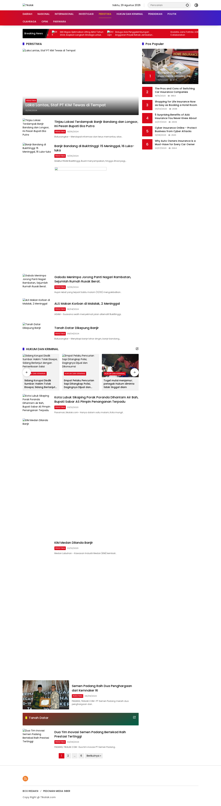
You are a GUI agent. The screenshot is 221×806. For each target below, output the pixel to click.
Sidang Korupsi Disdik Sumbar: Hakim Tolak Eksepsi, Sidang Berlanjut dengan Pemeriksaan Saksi (39, 384)
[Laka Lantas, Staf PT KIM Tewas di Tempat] (81, 82)
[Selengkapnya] (137, 348)
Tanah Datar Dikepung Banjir (76, 328)
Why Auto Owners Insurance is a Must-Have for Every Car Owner (175, 142)
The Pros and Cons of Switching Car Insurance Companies (175, 90)
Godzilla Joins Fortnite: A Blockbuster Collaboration (176, 33)
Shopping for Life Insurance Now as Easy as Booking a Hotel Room (176, 103)
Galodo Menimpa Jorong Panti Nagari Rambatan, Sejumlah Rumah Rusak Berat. (92, 279)
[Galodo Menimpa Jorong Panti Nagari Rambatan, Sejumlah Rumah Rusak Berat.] (37, 284)
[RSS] (25, 778)
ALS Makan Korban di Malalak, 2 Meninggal (87, 303)
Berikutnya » (94, 755)
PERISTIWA (31, 100)
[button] (187, 5)
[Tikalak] (28, 5)
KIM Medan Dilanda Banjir (73, 542)
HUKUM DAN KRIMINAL (35, 373)
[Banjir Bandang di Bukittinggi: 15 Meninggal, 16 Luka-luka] (37, 153)
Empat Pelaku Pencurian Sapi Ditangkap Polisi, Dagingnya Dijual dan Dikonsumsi (79, 384)
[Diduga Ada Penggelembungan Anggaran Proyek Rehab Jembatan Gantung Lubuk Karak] (97, 33)
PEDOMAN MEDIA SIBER (56, 791)
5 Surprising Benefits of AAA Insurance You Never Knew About (176, 116)
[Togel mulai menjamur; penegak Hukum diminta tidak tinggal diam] (120, 365)
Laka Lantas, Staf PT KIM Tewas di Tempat (65, 105)
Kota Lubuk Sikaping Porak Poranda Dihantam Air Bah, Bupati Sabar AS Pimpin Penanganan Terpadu (96, 399)
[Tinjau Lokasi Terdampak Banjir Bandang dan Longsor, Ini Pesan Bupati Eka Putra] (37, 128)
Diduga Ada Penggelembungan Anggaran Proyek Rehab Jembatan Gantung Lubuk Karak (121, 34)
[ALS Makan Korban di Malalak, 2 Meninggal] (37, 308)
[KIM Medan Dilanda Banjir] (37, 547)
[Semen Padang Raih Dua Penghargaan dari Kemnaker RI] (46, 694)
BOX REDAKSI (30, 791)
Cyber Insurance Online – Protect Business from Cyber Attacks (176, 129)
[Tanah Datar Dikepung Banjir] (37, 333)
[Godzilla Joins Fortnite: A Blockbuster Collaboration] (153, 33)
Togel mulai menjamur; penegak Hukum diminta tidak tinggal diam (119, 384)
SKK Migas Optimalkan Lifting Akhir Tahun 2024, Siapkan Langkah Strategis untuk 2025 (68, 34)
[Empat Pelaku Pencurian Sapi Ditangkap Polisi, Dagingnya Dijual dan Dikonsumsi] (80, 365)
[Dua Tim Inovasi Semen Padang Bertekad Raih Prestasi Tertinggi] (37, 739)
